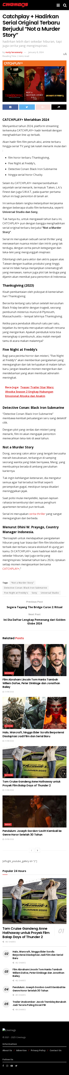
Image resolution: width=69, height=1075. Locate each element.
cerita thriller (37, 514)
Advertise (21, 1050)
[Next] (37, 850)
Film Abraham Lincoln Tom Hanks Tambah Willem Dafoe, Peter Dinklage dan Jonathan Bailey (31, 683)
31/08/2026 (9, 692)
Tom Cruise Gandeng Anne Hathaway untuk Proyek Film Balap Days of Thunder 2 (31, 783)
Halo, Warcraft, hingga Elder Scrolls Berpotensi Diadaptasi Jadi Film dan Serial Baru (33, 734)
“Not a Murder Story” (22, 582)
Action (8, 726)
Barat (8, 824)
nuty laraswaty (14, 52)
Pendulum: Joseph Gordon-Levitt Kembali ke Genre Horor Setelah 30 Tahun (32, 833)
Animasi (9, 673)
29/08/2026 (9, 839)
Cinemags (21, 1037)
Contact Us (55, 1050)
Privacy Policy (38, 1050)
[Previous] (31, 850)
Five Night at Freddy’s (16, 592)
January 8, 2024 (36, 52)
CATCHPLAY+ (11, 569)
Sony (34, 592)
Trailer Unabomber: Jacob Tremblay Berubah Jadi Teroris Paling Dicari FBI (39, 1003)
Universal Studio (50, 592)
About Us (7, 1050)
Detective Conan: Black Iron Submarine (25, 587)
